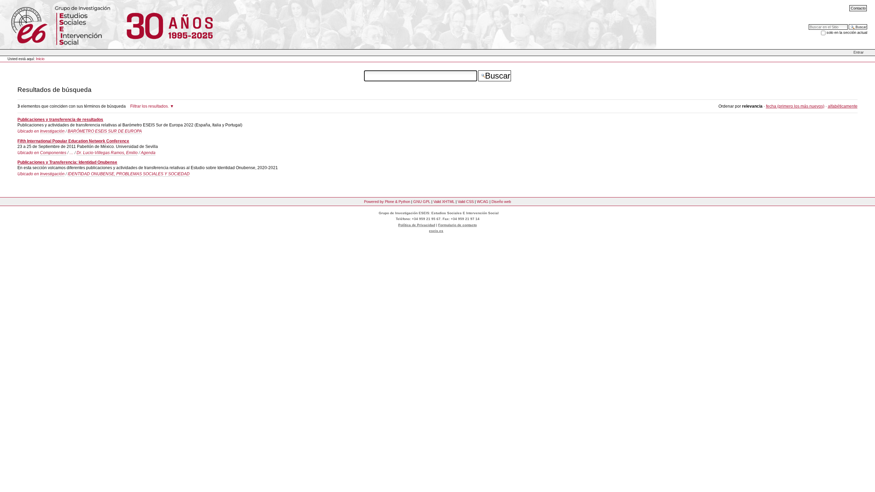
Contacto (858, 8)
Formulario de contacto (457, 225)
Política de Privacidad (416, 225)
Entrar (858, 52)
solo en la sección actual (846, 32)
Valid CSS (466, 202)
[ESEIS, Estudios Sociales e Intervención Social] (55, 24)
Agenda (148, 152)
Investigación (52, 131)
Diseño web (501, 202)
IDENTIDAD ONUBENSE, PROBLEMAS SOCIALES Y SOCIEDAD (129, 174)
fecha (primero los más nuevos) (795, 106)
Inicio (40, 59)
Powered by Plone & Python (387, 202)
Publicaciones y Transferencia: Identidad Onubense (67, 162)
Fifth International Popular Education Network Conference (73, 141)
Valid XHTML (444, 202)
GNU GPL (421, 202)
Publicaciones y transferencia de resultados (60, 119)
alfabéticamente (843, 106)
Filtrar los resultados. (149, 106)
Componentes (53, 152)
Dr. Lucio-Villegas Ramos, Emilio (107, 152)
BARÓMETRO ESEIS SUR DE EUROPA (105, 131)
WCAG (482, 202)
